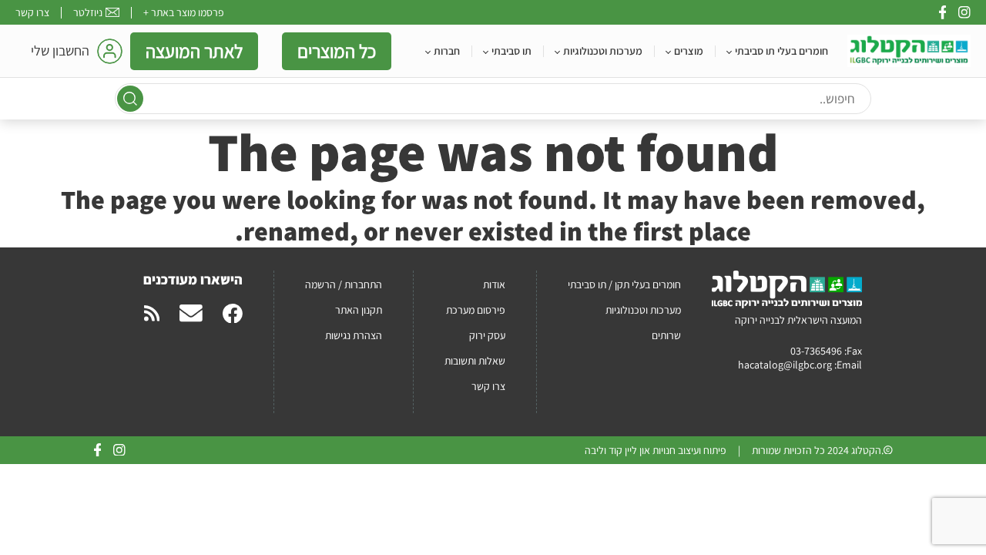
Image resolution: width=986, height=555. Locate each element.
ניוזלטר (87, 12)
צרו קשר (32, 12)
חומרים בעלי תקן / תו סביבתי (624, 284)
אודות (494, 284)
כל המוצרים (336, 51)
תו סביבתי (511, 51)
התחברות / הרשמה (343, 284)
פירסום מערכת (475, 310)
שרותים (666, 335)
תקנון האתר (358, 310)
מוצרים (688, 51)
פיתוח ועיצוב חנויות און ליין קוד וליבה (655, 450)
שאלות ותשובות (474, 361)
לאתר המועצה (194, 51)
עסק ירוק (487, 335)
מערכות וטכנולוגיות (602, 51)
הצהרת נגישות (353, 335)
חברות (447, 51)
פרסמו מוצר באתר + (183, 12)
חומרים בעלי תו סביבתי (781, 51)
